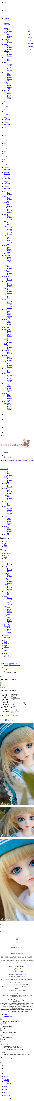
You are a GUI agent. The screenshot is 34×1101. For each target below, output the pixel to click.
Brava (9, 75)
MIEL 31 (6, 39)
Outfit (5, 82)
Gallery (9, 98)
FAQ (5, 1078)
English (10, 457)
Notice (9, 97)
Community (7, 20)
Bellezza (6, 51)
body (13, 665)
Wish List (6, 555)
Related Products (8, 721)
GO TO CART (13, 715)
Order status (7, 553)
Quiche (9, 665)
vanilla (5, 665)
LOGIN (2, 7)
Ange (8, 80)
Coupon (6, 558)
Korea (5, 457)
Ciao (8, 74)
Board (9, 93)
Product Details (8, 719)
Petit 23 (6, 28)
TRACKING (7, 1083)
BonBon (9, 49)
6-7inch (9, 64)
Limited (9, 31)
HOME (6, 1076)
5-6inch (9, 70)
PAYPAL (6, 1081)
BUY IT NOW (4, 715)
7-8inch (9, 65)
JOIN (6, 7)
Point (5, 557)
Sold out (9, 56)
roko (18, 665)
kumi (16, 665)
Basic (8, 29)
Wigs (5, 62)
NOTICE (6, 656)
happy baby (22, 974)
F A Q (9, 95)
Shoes (5, 72)
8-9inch (9, 69)
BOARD (6, 1080)
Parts (8, 61)
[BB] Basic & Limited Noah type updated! (21, 460)
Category (6, 18)
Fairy (8, 37)
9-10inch (9, 67)
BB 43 (5, 44)
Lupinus (23, 976)
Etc (5, 57)
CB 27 (5, 33)
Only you (6, 90)
